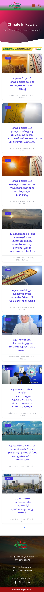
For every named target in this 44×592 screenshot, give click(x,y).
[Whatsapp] (24, 582)
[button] (33, 5)
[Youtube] (28, 582)
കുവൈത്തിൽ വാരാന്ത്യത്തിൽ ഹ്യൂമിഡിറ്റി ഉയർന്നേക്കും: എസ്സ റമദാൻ (22, 505)
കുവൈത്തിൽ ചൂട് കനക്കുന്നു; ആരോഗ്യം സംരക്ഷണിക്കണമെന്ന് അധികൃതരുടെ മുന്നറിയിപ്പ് (22, 188)
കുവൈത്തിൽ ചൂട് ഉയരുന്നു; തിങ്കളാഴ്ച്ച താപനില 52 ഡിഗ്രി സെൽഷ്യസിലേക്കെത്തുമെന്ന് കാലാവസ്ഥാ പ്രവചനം (25, 135)
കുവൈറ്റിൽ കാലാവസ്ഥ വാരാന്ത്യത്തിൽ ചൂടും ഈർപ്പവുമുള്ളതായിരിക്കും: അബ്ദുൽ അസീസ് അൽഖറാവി (23, 452)
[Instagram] (19, 582)
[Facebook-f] (15, 582)
